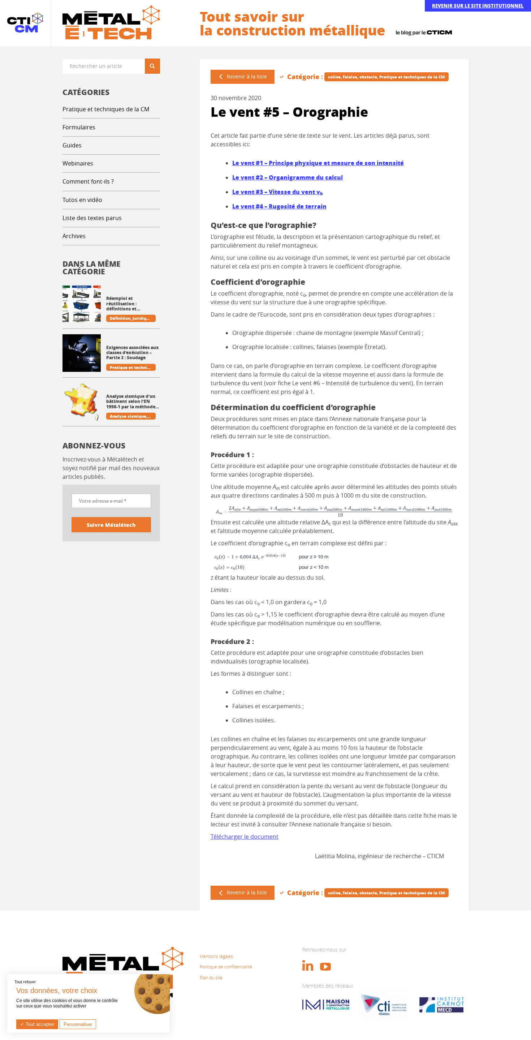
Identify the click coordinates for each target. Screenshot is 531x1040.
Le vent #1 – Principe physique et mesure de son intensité (318, 163)
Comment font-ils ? (88, 181)
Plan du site (211, 977)
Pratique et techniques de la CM (105, 109)
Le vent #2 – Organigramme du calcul (287, 177)
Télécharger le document (245, 837)
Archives (74, 236)
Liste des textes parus (92, 218)
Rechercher (155, 66)
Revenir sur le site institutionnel (478, 5)
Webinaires (77, 163)
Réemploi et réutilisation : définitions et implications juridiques (132, 303)
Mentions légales (216, 956)
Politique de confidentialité (226, 967)
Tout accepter (39, 1024)
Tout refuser (25, 982)
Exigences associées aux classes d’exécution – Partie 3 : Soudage (132, 353)
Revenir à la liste (247, 76)
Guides (72, 145)
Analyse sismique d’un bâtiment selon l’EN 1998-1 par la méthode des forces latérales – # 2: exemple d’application (131, 401)
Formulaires (78, 127)
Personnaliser (78, 1024)
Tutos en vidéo (82, 200)
